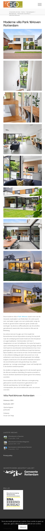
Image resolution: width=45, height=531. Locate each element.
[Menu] (39, 4)
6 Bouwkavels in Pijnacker (16, 436)
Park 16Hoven (22, 316)
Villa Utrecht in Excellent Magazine (18, 441)
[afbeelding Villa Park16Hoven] (23, 76)
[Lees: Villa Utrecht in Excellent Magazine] (5, 443)
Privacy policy (7, 455)
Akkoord (23, 527)
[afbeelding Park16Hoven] (23, 45)
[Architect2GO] (18, 4)
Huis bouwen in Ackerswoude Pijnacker (20, 447)
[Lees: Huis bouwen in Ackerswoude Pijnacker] (5, 448)
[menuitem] (39, 4)
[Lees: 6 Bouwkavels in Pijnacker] (5, 437)
